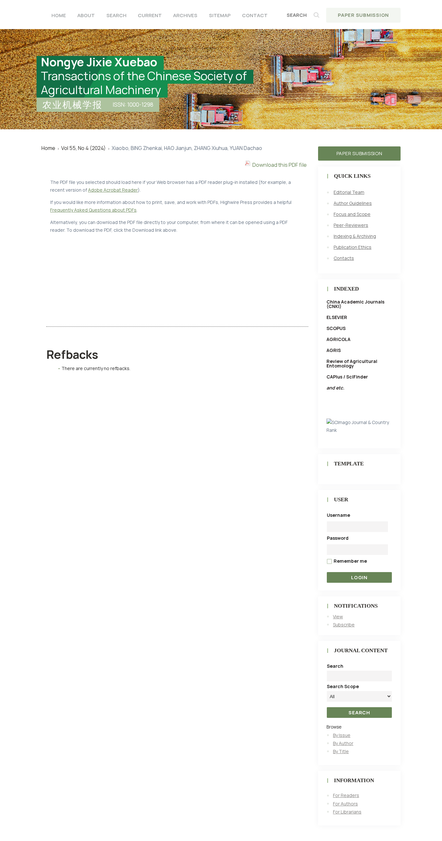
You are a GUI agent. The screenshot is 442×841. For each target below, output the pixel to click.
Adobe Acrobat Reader (113, 190)
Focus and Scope (352, 214)
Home (58, 15)
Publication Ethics (352, 247)
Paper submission (359, 153)
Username (338, 515)
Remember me (350, 561)
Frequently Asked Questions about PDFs (93, 210)
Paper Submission (363, 15)
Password (337, 538)
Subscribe (344, 625)
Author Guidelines (353, 203)
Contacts (344, 258)
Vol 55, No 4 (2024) (83, 148)
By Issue (341, 735)
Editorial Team (349, 192)
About (86, 15)
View (338, 616)
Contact (255, 15)
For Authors (345, 804)
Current (150, 15)
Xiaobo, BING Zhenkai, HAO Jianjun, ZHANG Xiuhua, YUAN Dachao (187, 148)
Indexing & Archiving (355, 236)
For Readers (346, 795)
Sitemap (220, 15)
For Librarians (347, 812)
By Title (341, 751)
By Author (343, 743)
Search (116, 15)
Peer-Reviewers (351, 225)
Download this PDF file (279, 164)
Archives (185, 15)
